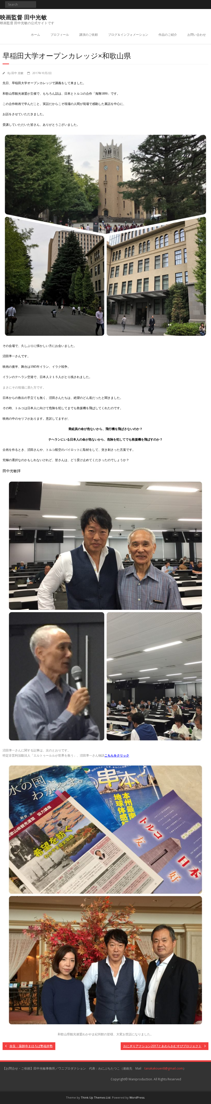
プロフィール (59, 34)
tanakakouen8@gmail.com (163, 1068)
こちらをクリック (116, 755)
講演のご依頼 (88, 34)
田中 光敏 (17, 73)
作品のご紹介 (168, 34)
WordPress (136, 1097)
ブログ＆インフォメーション (128, 34)
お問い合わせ (196, 34)
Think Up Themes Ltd (95, 1097)
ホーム (35, 34)
